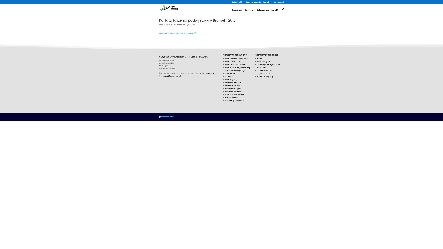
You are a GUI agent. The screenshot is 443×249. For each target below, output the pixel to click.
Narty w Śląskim (231, 97)
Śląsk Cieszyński (263, 61)
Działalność (237, 2)
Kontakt (274, 10)
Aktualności (279, 2)
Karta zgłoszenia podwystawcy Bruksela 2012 (178, 33)
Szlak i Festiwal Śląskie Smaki (237, 58)
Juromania (229, 76)
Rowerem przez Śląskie (234, 100)
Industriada (230, 73)
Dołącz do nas (263, 10)
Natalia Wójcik (180, 24)
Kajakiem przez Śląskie (234, 94)
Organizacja (237, 10)
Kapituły (266, 2)
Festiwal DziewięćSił (233, 91)
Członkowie (249, 10)
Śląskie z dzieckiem (233, 82)
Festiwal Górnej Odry (233, 88)
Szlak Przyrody (231, 79)
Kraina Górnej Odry (265, 76)
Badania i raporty (253, 2)
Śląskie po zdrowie (232, 85)
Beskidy (260, 58)
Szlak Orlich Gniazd (233, 61)
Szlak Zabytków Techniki (235, 64)
